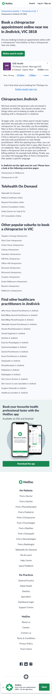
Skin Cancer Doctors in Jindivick (14, 379)
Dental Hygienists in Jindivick (13, 334)
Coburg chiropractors (10, 250)
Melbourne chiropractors (11, 291)
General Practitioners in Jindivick (14, 352)
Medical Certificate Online (12, 198)
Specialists (26, 597)
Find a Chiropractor (26, 518)
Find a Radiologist (26, 544)
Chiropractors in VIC (29, 11)
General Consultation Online (13, 207)
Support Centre (26, 607)
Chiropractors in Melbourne (12, 173)
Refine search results (13, 54)
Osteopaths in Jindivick (10, 361)
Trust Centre (26, 649)
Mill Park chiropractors (10, 259)
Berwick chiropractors (10, 286)
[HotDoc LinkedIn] (26, 664)
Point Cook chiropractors (11, 241)
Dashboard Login (26, 602)
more (46, 75)
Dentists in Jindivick (9, 338)
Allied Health (26, 586)
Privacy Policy (26, 644)
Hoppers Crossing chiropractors (14, 236)
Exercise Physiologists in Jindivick (14, 343)
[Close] (3, 687)
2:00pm (32, 75)
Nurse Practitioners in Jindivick (14, 356)
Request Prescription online (12, 202)
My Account (26, 555)
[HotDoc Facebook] (21, 664)
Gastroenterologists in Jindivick (14, 347)
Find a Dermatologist (26, 539)
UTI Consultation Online (11, 216)
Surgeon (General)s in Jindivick (13, 388)
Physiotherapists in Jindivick (12, 365)
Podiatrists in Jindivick (10, 370)
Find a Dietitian (26, 528)
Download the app (26, 464)
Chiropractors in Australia (10, 11)
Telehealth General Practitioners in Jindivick (19, 324)
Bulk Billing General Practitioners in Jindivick (19, 315)
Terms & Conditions (26, 638)
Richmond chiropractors (11, 272)
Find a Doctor (26, 496)
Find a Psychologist (26, 523)
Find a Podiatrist (26, 512)
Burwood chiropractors (10, 268)
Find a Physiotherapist (26, 507)
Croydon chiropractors (10, 277)
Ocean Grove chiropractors (12, 245)
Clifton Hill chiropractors (11, 263)
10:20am (20, 75)
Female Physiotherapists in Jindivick (15, 329)
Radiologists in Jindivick (11, 375)
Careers (26, 628)
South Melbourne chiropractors (14, 282)
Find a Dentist (26, 501)
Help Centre (26, 560)
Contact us (26, 633)
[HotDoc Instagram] (30, 664)
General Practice (26, 581)
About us (26, 622)
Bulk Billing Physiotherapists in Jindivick (17, 320)
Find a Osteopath (26, 534)
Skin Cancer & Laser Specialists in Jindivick (18, 384)
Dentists (26, 591)
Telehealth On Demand (10, 193)
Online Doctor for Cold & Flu (13, 211)
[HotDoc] (7, 3)
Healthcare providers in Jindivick (14, 393)
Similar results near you (26, 89)
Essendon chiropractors (11, 254)
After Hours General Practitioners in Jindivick (19, 311)
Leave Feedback (26, 566)
